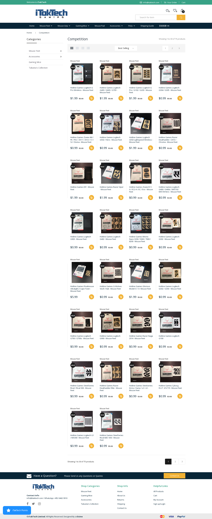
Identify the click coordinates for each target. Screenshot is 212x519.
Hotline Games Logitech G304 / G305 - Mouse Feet (170, 88)
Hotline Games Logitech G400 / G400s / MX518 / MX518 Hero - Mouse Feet (170, 189)
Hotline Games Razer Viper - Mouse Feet (111, 188)
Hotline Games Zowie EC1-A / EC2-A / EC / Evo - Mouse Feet (141, 189)
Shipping (121, 504)
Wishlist (149, 406)
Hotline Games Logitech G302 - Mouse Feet (169, 237)
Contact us (174, 475)
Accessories (86, 499)
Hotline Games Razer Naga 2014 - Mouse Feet (141, 337)
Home (29, 32)
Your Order (172, 2)
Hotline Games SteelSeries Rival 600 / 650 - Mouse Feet (111, 437)
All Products (158, 491)
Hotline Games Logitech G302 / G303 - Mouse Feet (170, 287)
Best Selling (123, 48)
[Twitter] (33, 504)
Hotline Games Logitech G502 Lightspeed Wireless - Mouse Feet (141, 139)
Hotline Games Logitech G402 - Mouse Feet (110, 237)
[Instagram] (39, 504)
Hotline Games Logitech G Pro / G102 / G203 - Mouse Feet (140, 90)
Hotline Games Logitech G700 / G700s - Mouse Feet (82, 337)
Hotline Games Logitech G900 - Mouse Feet (110, 337)
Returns (120, 499)
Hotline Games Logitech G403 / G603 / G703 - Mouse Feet (110, 90)
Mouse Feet (86, 491)
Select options (91, 98)
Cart (183, 2)
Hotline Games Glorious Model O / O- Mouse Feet (140, 287)
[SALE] (82, 73)
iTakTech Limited (36, 516)
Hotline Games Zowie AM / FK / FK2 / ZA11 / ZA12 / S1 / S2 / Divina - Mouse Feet (82, 139)
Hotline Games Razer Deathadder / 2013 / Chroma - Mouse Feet (168, 139)
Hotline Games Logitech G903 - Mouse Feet (80, 237)
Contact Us (122, 508)
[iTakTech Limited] (52, 13)
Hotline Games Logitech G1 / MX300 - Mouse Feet (82, 436)
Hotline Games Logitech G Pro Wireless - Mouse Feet (81, 88)
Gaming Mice (86, 495)
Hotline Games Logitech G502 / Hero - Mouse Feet (111, 138)
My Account (158, 499)
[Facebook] (28, 504)
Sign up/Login (159, 504)
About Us (121, 495)
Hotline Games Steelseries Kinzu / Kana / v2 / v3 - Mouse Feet (141, 388)
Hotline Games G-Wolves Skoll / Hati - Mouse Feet (111, 287)
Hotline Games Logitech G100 (169, 337)
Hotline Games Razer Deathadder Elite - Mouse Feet (111, 388)
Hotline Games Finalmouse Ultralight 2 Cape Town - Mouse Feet (82, 288)
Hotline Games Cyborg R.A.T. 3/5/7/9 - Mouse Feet (170, 386)
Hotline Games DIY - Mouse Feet (82, 188)
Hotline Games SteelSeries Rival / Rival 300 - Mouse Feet (82, 388)
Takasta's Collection (90, 504)
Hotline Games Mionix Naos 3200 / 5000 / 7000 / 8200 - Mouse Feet (140, 239)
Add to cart (91, 296)
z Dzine (79, 516)
